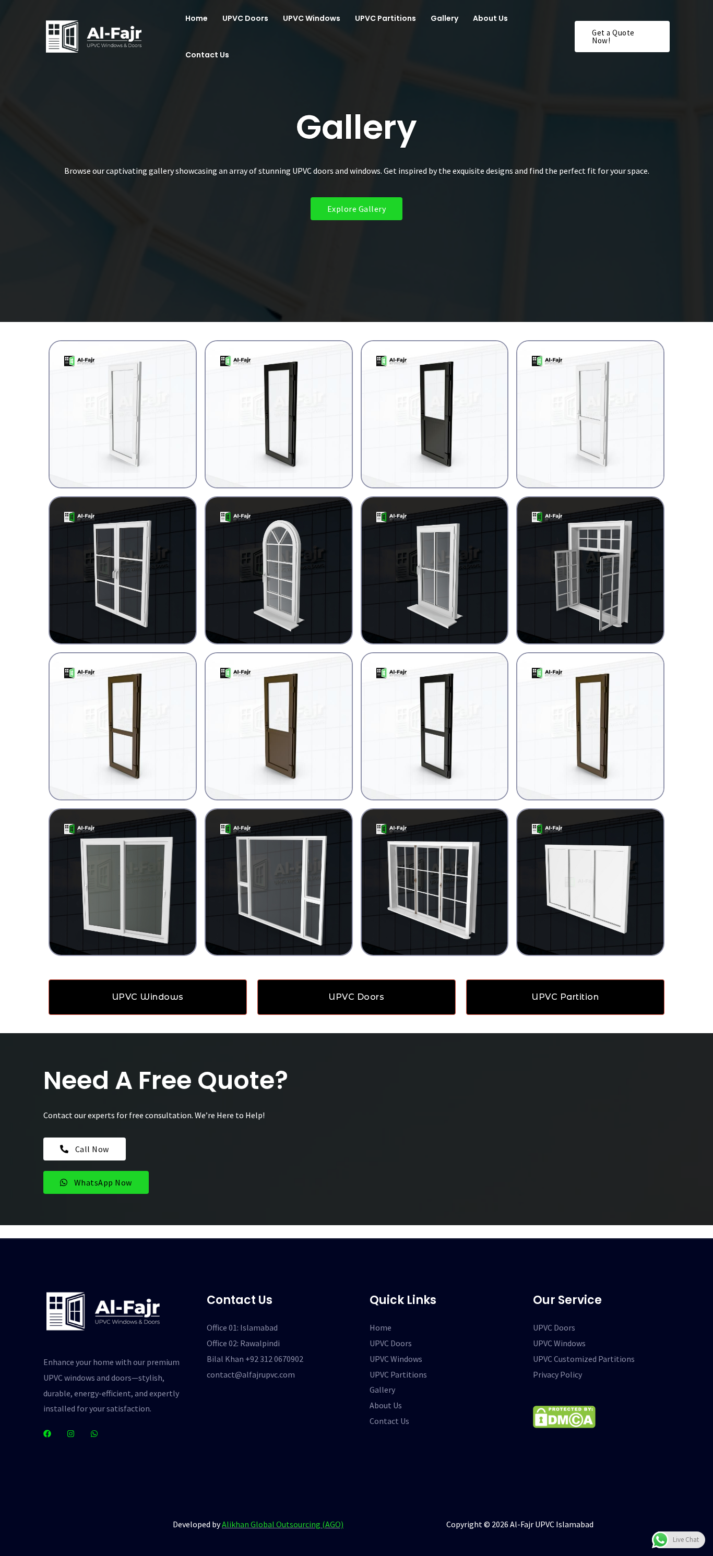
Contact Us (207, 55)
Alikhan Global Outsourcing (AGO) (282, 1524)
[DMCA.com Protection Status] (564, 1415)
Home (196, 18)
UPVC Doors (245, 18)
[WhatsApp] (94, 1434)
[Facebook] (47, 1434)
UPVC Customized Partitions (584, 1359)
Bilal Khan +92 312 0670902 (255, 1359)
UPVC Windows (311, 18)
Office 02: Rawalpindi (243, 1343)
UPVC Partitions (385, 18)
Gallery (444, 18)
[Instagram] (71, 1434)
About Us (490, 18)
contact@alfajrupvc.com (251, 1374)
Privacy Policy (557, 1374)
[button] (622, 36)
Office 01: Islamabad (242, 1327)
